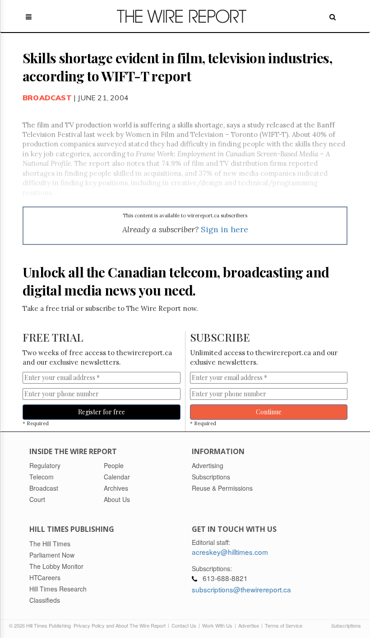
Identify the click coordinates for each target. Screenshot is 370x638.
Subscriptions (346, 625)
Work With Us (217, 625)
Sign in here (224, 229)
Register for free (101, 412)
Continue (269, 412)
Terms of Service (283, 625)
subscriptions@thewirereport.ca (241, 589)
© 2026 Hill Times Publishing (41, 625)
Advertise (248, 625)
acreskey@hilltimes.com (230, 552)
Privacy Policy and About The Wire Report (120, 625)
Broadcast (47, 97)
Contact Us (183, 625)
